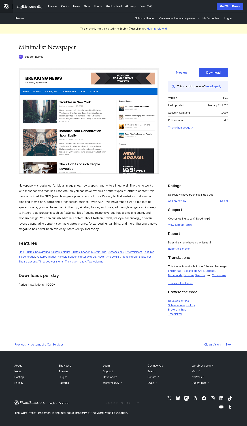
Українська (219, 275)
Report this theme (179, 248)
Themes (19, 18)
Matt (196, 371)
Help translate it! (157, 28)
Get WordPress (230, 6)
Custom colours (60, 251)
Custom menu (116, 251)
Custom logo (98, 251)
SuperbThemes (34, 56)
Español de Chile (194, 270)
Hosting (19, 377)
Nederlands (175, 275)
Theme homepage (179, 127)
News (101, 256)
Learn (106, 365)
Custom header (80, 251)
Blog (21, 251)
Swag (152, 382)
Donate (153, 377)
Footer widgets (87, 256)
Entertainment (133, 251)
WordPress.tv (112, 382)
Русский (189, 275)
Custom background (37, 251)
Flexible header (67, 256)
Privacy (18, 382)
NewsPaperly (213, 86)
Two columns (95, 261)
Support (108, 371)
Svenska (200, 275)
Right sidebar (129, 256)
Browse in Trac (177, 309)
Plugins (63, 377)
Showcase (65, 365)
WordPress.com (203, 365)
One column (113, 256)
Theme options (28, 261)
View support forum (180, 224)
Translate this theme (180, 283)
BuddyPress (200, 382)
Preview (181, 72)
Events (152, 371)
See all (224, 200)
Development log (178, 300)
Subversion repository (181, 305)
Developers (110, 377)
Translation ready (75, 261)
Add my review (177, 200)
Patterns (64, 382)
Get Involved (155, 365)
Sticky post (145, 256)
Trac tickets (175, 313)
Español (210, 270)
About (18, 365)
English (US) (175, 270)
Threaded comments (50, 261)
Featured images (47, 256)
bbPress (198, 377)
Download (213, 72)
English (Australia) (59, 403)
